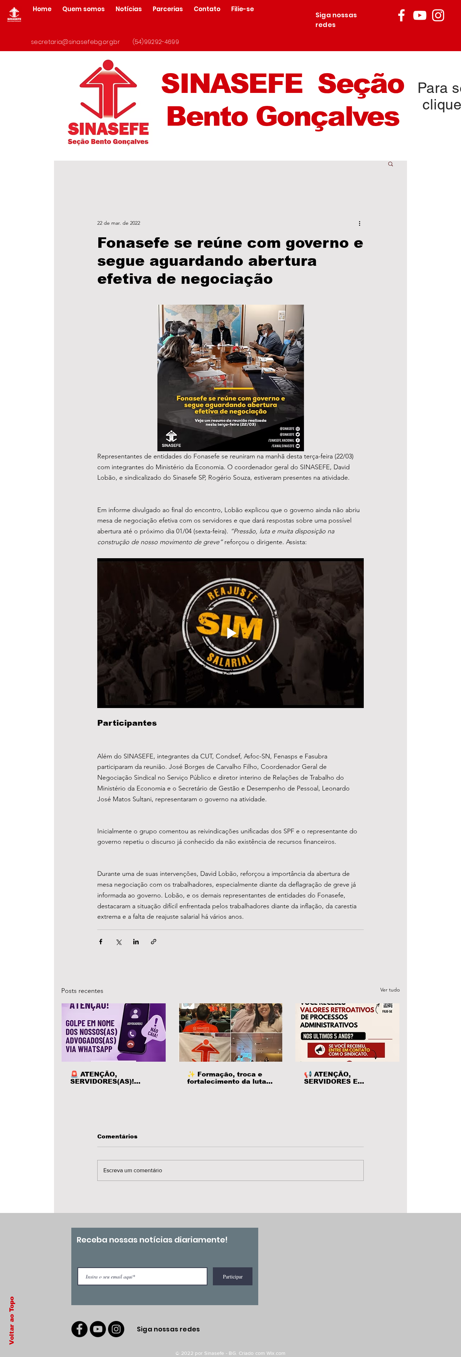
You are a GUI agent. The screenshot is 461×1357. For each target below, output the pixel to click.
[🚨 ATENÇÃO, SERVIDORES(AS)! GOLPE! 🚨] (114, 1032)
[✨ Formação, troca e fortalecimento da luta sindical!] (231, 1032)
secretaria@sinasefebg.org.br (75, 42)
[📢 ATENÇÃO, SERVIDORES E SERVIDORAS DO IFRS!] (347, 1032)
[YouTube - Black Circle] (98, 1329)
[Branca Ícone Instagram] (438, 15)
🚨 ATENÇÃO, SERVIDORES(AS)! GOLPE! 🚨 (102, 1078)
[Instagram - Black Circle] (116, 1329)
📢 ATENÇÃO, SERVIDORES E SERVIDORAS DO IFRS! (344, 1078)
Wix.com (276, 1353)
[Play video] (230, 633)
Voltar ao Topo (11, 1320)
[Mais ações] (359, 223)
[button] (390, 163)
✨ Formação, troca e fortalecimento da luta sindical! (226, 1078)
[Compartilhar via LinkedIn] (136, 941)
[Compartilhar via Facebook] (100, 941)
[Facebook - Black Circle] (79, 1329)
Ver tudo (390, 989)
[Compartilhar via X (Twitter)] (118, 941)
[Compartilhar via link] (153, 941)
